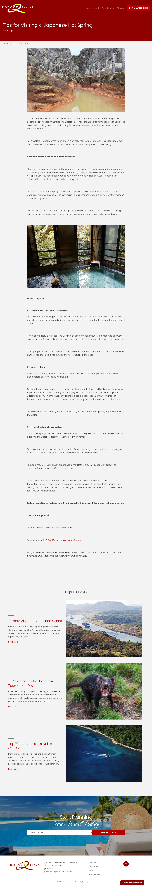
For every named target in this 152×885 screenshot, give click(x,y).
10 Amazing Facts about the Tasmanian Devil (30, 683)
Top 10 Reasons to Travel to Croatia (30, 746)
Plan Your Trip (138, 8)
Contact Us (94, 866)
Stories (120, 8)
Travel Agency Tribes (88, 882)
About (96, 8)
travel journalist (53, 527)
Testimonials (94, 874)
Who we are (94, 862)
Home (87, 8)
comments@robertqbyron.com (59, 871)
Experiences (108, 8)
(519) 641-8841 (52, 868)
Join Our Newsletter (132, 882)
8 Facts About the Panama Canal (35, 621)
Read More (13, 642)
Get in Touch (108, 832)
